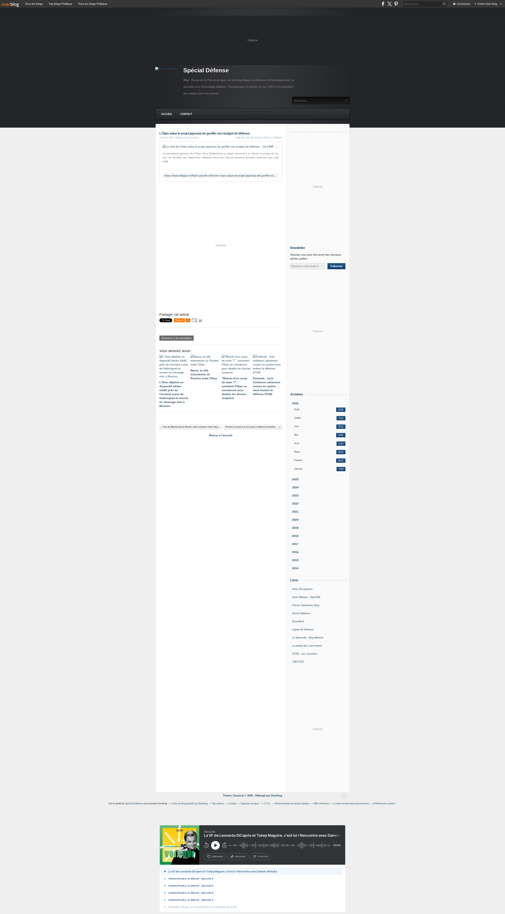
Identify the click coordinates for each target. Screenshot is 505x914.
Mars (297, 451)
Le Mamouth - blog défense (307, 637)
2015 (295, 560)
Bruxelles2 (298, 621)
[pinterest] (396, 4)
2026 (295, 403)
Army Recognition (302, 589)
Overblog (276, 795)
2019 (295, 527)
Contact (186, 114)
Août (296, 409)
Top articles (218, 803)
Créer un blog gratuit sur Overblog (189, 803)
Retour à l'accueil (220, 435)
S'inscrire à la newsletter (176, 338)
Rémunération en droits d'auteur (292, 803)
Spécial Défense (206, 70)
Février (298, 460)
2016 (295, 552)
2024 (295, 487)
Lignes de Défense (302, 629)
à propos (263, 856)
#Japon (258, 137)
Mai (296, 434)
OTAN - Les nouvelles (304, 653)
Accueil (166, 114)
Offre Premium (321, 803)
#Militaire (278, 137)
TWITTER (298, 661)
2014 (295, 568)
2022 (295, 503)
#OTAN (250, 137)
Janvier (298, 468)
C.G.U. (267, 803)
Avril (296, 443)
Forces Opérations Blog (305, 605)
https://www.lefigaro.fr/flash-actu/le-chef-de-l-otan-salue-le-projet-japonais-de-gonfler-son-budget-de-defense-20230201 (221, 175)
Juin (296, 426)
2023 (295, 495)
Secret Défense (301, 613)
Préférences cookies (384, 803)
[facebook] (383, 4)
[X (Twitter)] (389, 4)
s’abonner (217, 856)
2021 (295, 511)
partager (240, 856)
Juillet (297, 417)
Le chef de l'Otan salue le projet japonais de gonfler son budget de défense (271, 146)
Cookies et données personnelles (351, 803)
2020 (295, 519)
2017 (295, 544)
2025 (295, 479)
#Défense (268, 137)
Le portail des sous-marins (307, 645)
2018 (295, 535)
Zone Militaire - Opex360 (306, 597)
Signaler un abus (250, 803)
